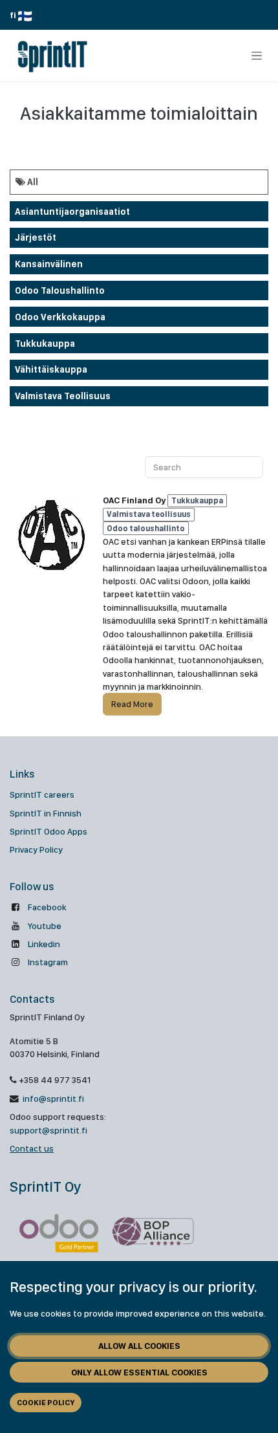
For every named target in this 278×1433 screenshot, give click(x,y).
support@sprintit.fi (48, 1130)
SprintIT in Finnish (45, 813)
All (31, 182)
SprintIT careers (42, 794)
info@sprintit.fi (52, 1098)
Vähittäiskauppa (51, 369)
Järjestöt (35, 237)
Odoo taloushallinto (60, 290)
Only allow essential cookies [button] (139, 1372)
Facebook (47, 907)
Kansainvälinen (49, 264)
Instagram (48, 962)
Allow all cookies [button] (139, 1345)
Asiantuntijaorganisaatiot (72, 211)
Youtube (44, 926)
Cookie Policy (45, 1402)
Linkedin (44, 944)
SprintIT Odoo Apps (48, 831)
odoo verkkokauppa (60, 317)
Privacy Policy (36, 849)
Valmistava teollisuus (63, 396)
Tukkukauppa (45, 343)
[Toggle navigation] (256, 55)
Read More (132, 704)
